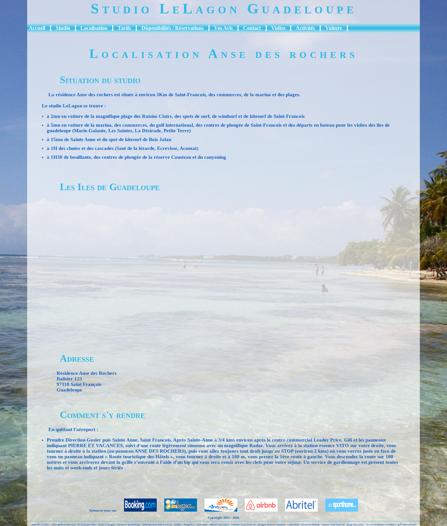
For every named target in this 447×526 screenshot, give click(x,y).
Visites (278, 28)
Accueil (37, 28)
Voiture (333, 28)
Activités (305, 28)
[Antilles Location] (217, 510)
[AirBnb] (257, 510)
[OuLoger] (177, 510)
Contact (252, 28)
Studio (63, 28)
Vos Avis (223, 28)
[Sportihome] (338, 510)
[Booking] (137, 510)
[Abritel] (298, 510)
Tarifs (124, 28)
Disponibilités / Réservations (172, 28)
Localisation (93, 28)
